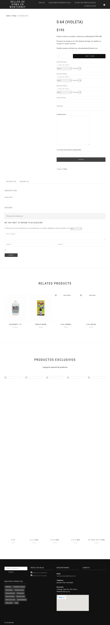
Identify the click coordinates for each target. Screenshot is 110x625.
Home (8, 16)
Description (11, 181)
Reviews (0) (24, 181)
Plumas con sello (19, 590)
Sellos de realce (20, 596)
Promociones (20, 593)
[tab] (11, 181)
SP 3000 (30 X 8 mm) (96, 540)
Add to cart (90, 56)
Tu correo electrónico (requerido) (69, 150)
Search (11, 572)
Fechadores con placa (19, 587)
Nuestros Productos (60, 3)
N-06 (13, 540)
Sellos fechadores (22, 599)
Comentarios (61, 114)
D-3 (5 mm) (34, 540)
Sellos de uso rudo (10, 599)
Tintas (14, 16)
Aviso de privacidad (85, 3)
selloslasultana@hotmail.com (66, 576)
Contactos (90, 6)
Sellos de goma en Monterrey (18, 4)
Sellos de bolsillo (10, 596)
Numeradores (9, 590)
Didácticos (8, 587)
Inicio (42, 3)
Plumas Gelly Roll (10, 593)
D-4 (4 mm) (55, 540)
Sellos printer (9, 603)
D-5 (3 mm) (76, 540)
